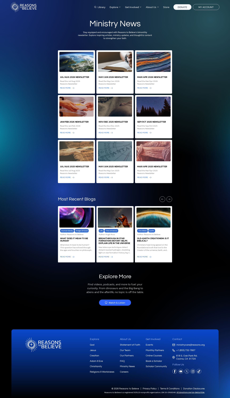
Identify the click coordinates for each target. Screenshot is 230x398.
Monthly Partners (155, 350)
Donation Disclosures (194, 388)
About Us (125, 339)
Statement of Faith (130, 345)
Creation (94, 355)
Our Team (125, 350)
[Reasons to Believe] (24, 7)
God (92, 345)
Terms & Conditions (170, 388)
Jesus (93, 350)
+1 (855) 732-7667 (185, 350)
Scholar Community (156, 366)
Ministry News (127, 366)
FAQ (122, 361)
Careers (124, 372)
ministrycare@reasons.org (190, 345)
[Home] (43, 345)
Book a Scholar (154, 361)
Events (149, 345)
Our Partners (127, 355)
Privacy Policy (149, 388)
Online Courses (154, 355)
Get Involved (153, 339)
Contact (177, 339)
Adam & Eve (96, 361)
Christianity (96, 366)
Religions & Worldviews (102, 372)
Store (166, 7)
